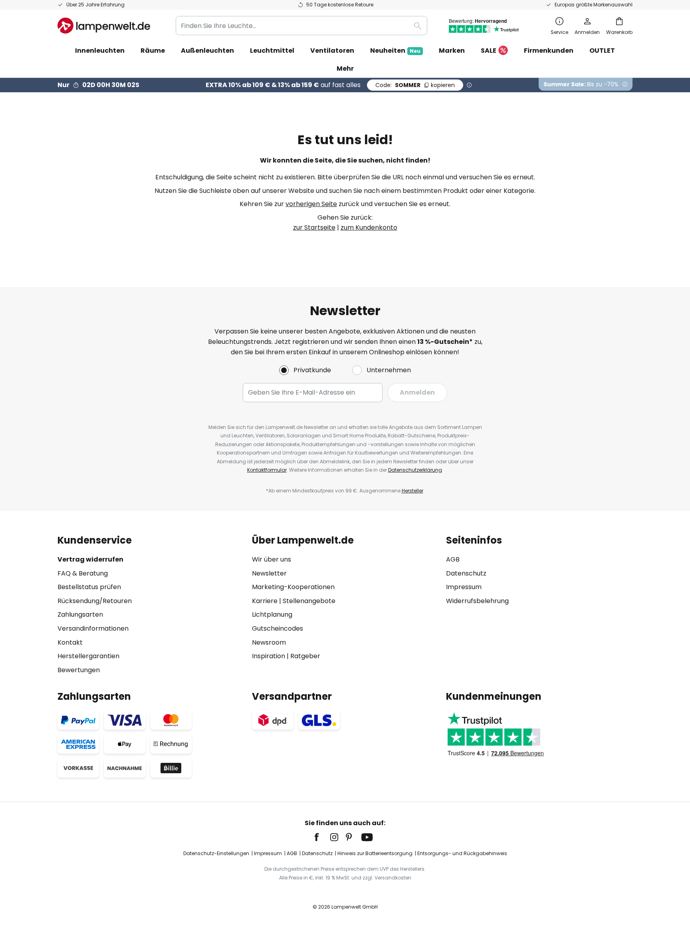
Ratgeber (305, 656)
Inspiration (268, 656)
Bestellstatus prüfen (89, 587)
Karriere (265, 600)
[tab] (151, 605)
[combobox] (301, 25)
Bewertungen (79, 670)
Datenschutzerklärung (415, 469)
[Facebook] (322, 837)
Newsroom (269, 642)
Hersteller (412, 490)
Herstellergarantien (88, 656)
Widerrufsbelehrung (477, 600)
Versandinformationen (93, 628)
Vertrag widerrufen (90, 559)
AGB (453, 559)
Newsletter (269, 573)
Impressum (464, 587)
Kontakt (70, 642)
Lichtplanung (272, 614)
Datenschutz (466, 573)
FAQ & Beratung (83, 573)
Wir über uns (271, 559)
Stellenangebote (309, 600)
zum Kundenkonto (369, 227)
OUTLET (602, 50)
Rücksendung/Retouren (95, 600)
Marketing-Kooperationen (293, 587)
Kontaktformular (267, 469)
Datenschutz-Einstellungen (216, 853)
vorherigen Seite (311, 203)
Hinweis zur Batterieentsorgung (374, 853)
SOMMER (415, 85)
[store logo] (104, 26)
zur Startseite (314, 227)
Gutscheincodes (277, 628)
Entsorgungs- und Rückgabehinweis (462, 853)
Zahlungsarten (80, 614)
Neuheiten (395, 50)
